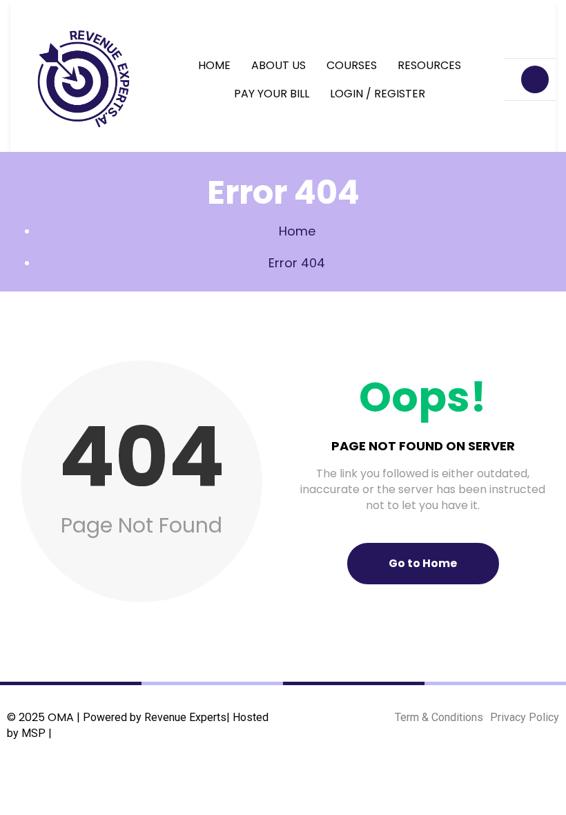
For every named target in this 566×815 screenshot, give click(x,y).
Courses (351, 65)
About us (278, 65)
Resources (429, 65)
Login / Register (377, 94)
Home (214, 65)
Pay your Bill (271, 94)
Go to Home (423, 563)
